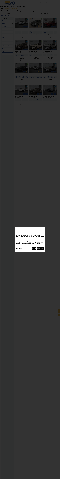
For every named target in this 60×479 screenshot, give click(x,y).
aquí (31, 242)
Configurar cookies (19, 248)
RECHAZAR (34, 248)
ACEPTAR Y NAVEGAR (40, 248)
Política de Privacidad (29, 245)
